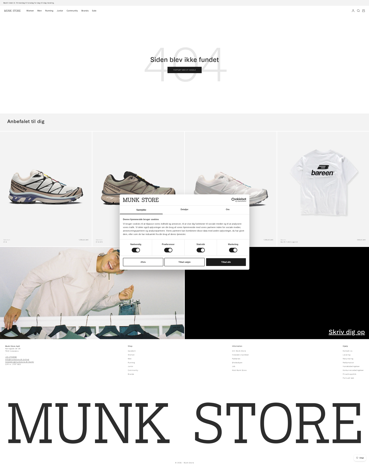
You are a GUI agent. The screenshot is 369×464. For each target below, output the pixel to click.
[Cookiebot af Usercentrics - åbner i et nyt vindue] (233, 200)
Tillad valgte (184, 262)
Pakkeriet (236, 359)
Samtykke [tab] (141, 210)
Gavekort (132, 351)
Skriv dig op (347, 332)
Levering (346, 355)
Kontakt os (347, 351)
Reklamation (348, 363)
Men (39, 10)
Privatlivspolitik (349, 374)
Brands (85, 10)
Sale (94, 10)
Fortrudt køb (348, 378)
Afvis (143, 262)
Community (72, 10)
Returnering (348, 359)
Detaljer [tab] (185, 209)
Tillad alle (226, 262)
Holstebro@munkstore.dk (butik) (19, 362)
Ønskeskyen (237, 363)
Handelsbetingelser (351, 366)
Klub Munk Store (239, 370)
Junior (60, 10)
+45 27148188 (11, 357)
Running (49, 10)
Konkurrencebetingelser (353, 370)
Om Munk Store (239, 351)
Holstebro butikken (240, 355)
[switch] (168, 250)
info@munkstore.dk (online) (17, 359)
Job (233, 366)
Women (30, 10)
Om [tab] (227, 209)
